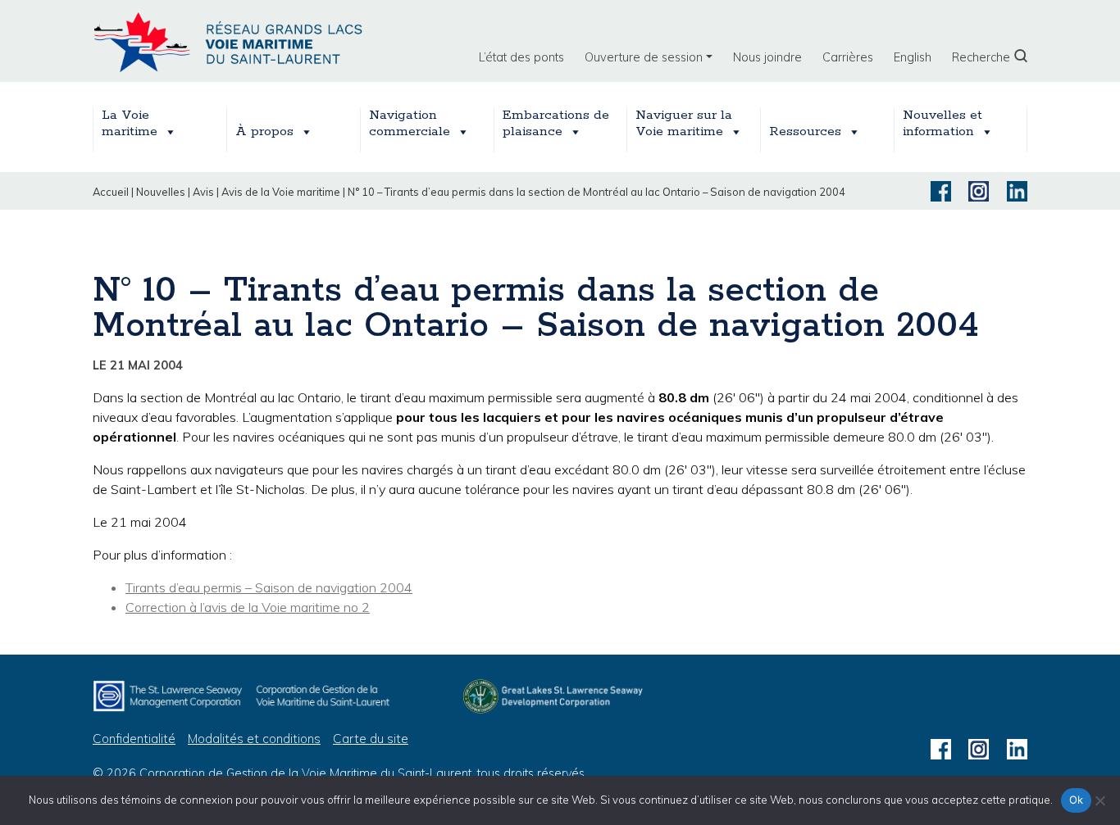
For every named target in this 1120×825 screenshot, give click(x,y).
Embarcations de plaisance (556, 123)
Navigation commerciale (409, 123)
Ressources (805, 131)
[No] (1099, 800)
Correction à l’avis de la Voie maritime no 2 (247, 607)
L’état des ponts (521, 57)
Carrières (847, 57)
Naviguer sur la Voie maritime (683, 123)
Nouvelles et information (942, 123)
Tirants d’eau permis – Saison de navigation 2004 (268, 587)
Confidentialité (134, 738)
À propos (264, 131)
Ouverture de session (644, 57)
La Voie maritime (129, 123)
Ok (1076, 799)
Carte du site (370, 738)
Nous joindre (767, 57)
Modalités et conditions (254, 738)
